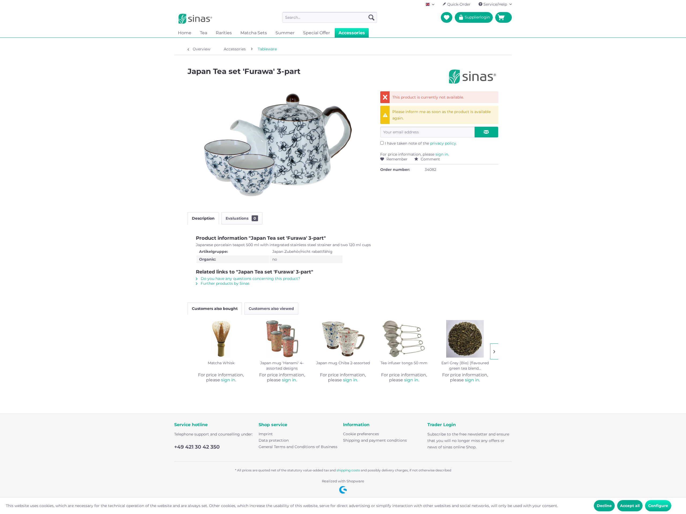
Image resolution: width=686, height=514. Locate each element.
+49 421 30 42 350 (197, 447)
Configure (658, 505)
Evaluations (241, 218)
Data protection (274, 440)
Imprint (266, 434)
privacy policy (443, 143)
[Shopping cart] (503, 17)
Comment (430, 159)
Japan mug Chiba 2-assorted (343, 363)
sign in (441, 154)
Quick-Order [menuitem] (458, 4)
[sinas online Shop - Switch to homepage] (195, 18)
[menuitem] (329, 17)
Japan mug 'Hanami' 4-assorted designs (282, 366)
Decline (604, 505)
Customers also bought (215, 308)
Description (203, 218)
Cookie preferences (361, 434)
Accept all (630, 505)
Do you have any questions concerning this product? (250, 278)
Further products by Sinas (224, 283)
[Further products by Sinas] (472, 76)
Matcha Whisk (221, 363)
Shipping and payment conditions (375, 440)
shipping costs (348, 470)
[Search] (371, 17)
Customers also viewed (271, 308)
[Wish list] (446, 17)
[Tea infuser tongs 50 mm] (404, 339)
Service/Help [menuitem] (495, 4)
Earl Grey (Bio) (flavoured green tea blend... (465, 366)
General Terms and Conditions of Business (298, 446)
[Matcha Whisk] (221, 339)
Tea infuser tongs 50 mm (404, 363)
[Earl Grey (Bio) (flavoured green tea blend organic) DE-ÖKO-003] (465, 339)
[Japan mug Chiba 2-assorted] (343, 339)
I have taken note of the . (421, 143)
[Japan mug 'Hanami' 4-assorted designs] (282, 339)
